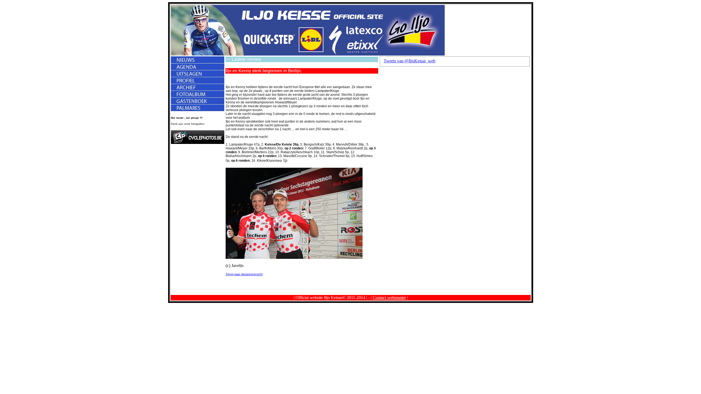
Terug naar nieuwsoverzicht (244, 274)
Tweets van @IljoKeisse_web (409, 61)
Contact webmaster (389, 297)
